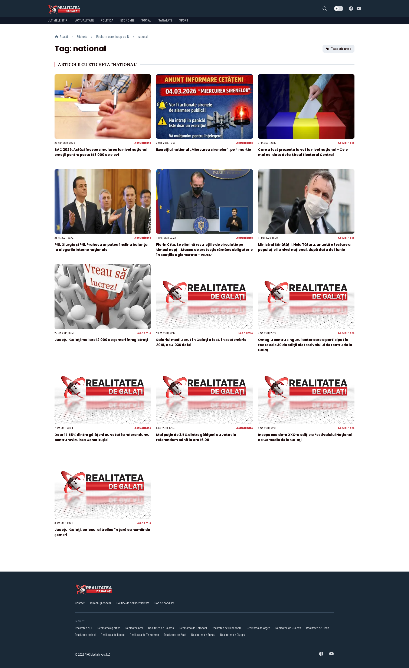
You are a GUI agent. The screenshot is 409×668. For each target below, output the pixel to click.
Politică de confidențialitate (133, 603)
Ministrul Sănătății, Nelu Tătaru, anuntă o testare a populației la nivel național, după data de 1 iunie (304, 247)
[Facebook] (351, 8)
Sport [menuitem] (183, 20)
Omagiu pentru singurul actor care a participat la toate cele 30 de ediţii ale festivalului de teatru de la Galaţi (305, 344)
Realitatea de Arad (175, 634)
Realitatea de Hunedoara (227, 628)
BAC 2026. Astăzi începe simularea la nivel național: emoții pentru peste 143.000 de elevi (101, 152)
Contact (80, 603)
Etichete (82, 37)
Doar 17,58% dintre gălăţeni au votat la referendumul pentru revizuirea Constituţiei (103, 437)
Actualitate (142, 143)
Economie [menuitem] (127, 20)
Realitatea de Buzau (203, 634)
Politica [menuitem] (107, 20)
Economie (144, 333)
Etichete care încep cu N (112, 37)
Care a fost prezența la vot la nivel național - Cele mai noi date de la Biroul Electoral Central (303, 152)
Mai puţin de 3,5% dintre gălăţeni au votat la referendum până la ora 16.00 (196, 437)
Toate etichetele (341, 48)
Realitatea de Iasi (85, 634)
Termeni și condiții (100, 603)
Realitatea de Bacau (113, 634)
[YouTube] (358, 8)
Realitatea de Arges (258, 628)
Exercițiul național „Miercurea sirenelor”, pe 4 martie (203, 149)
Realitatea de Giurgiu (232, 634)
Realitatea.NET (83, 628)
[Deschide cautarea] (324, 8)
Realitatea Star (134, 628)
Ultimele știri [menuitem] (58, 20)
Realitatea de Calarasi (161, 628)
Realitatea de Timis (317, 628)
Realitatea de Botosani (193, 628)
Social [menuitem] (146, 20)
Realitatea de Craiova (288, 628)
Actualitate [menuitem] (84, 20)
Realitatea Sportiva (109, 628)
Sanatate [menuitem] (165, 20)
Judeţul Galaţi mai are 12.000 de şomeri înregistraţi (101, 339)
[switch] (338, 8)
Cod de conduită (164, 603)
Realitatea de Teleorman (144, 634)
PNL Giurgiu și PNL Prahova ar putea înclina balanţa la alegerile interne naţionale (101, 247)
